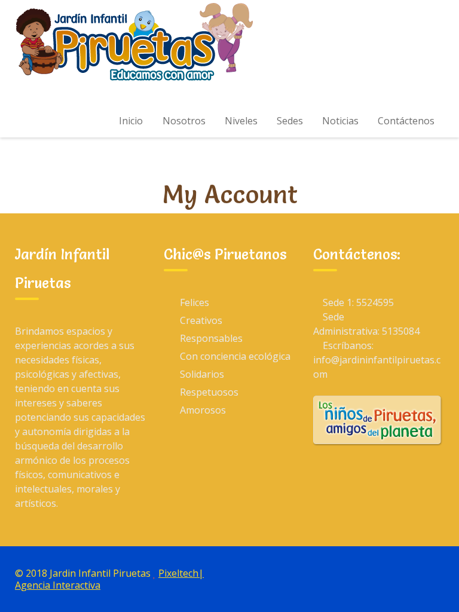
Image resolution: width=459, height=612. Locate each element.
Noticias (340, 120)
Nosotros (184, 120)
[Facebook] (404, 572)
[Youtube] (431, 572)
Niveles (241, 120)
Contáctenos (406, 120)
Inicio (131, 120)
